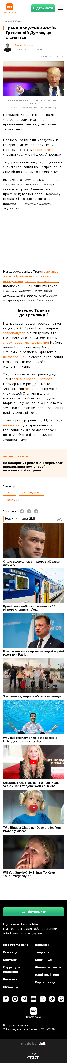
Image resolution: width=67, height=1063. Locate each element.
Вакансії (42, 945)
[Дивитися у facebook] (6, 999)
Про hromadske (15, 945)
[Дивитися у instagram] (15, 999)
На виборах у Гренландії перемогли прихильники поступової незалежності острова (33, 466)
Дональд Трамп (31, 492)
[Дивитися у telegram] (24, 999)
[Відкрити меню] (60, 8)
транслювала (43, 150)
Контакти (11, 960)
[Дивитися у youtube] (33, 999)
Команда (10, 952)
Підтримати (43, 8)
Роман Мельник (24, 45)
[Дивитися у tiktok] (52, 999)
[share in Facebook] (22, 511)
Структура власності (11, 969)
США (9, 492)
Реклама (10, 979)
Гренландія (13, 500)
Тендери (42, 952)
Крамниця (43, 960)
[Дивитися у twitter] (43, 999)
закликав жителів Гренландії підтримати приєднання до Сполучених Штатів (30, 276)
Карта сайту (45, 982)
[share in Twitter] (29, 511)
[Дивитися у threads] (61, 999)
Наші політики (47, 975)
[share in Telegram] (36, 511)
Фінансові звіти (48, 967)
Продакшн (11, 987)
